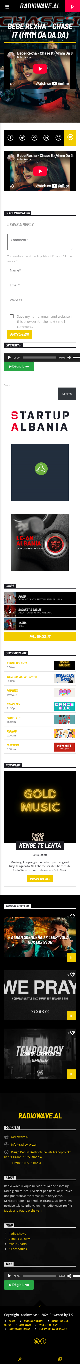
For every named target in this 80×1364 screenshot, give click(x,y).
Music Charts (18, 1244)
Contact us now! (20, 1239)
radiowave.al (40, 5)
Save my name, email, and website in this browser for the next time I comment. (45, 316)
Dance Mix (13, 704)
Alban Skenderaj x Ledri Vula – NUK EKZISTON (41, 940)
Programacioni (33, 1321)
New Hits (13, 745)
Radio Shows (17, 1234)
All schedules (18, 1249)
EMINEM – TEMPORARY (41, 1053)
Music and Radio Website (22, 1210)
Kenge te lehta (17, 663)
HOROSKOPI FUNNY (19, 1329)
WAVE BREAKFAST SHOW (22, 677)
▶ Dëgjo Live (19, 366)
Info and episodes (40, 878)
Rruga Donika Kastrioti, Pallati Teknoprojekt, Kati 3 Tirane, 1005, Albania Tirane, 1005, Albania (37, 1157)
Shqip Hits (13, 718)
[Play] (9, 357)
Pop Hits (12, 690)
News (12, 1321)
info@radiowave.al (24, 1144)
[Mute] (69, 357)
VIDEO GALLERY (48, 1325)
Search (8, 385)
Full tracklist (40, 636)
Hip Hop (12, 731)
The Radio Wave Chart (53, 1329)
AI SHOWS (25, 1325)
